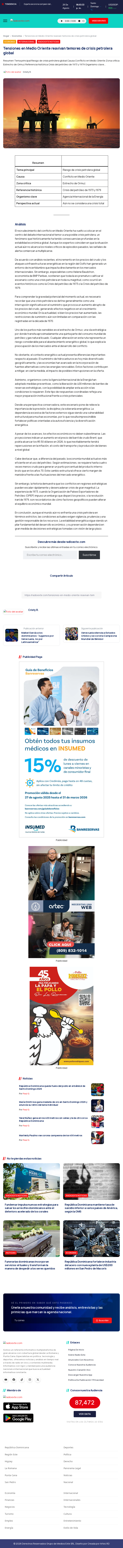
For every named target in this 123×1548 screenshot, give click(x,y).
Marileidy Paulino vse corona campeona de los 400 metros (50, 1135)
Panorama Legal (72, 1468)
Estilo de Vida (71, 1527)
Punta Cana (11, 1475)
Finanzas (9, 1499)
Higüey (8, 1461)
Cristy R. (27, 71)
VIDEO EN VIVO (99, 20)
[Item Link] (97, 1089)
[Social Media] (5, 1379)
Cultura (68, 1513)
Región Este (11, 1454)
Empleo (9, 1520)
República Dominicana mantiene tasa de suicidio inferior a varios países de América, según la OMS (91, 1208)
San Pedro (10, 1482)
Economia (17, 35)
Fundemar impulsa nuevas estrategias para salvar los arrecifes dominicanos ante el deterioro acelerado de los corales (31, 1208)
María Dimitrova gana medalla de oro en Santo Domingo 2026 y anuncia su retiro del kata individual (53, 1103)
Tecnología (69, 1506)
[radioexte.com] (19, 20)
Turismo (9, 1513)
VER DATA (85, 1414)
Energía (9, 1527)
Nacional (68, 1482)
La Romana (11, 1468)
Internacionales (72, 1499)
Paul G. (26, 1093)
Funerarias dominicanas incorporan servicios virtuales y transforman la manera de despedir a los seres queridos (30, 1265)
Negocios (10, 1506)
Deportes (68, 1447)
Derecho (68, 1461)
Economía (10, 1493)
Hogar (6, 35)
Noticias (68, 1475)
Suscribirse (89, 555)
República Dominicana (17, 1447)
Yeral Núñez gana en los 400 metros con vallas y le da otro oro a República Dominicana (53, 1119)
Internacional (71, 1493)
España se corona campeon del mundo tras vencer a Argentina (51, 4)
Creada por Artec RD (99, 1543)
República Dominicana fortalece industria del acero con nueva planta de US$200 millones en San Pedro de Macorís (90, 1265)
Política (67, 1454)
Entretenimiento (72, 1520)
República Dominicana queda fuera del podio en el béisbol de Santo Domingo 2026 (52, 1087)
